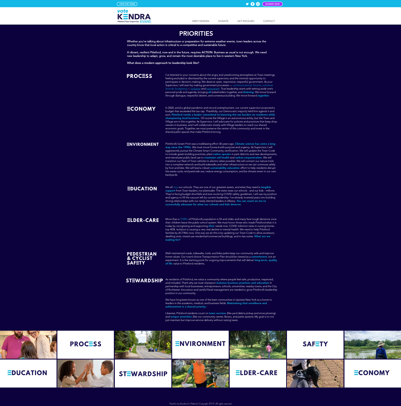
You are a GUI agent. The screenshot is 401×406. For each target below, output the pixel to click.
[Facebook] (253, 4)
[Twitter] (247, 4)
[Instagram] (258, 4)
